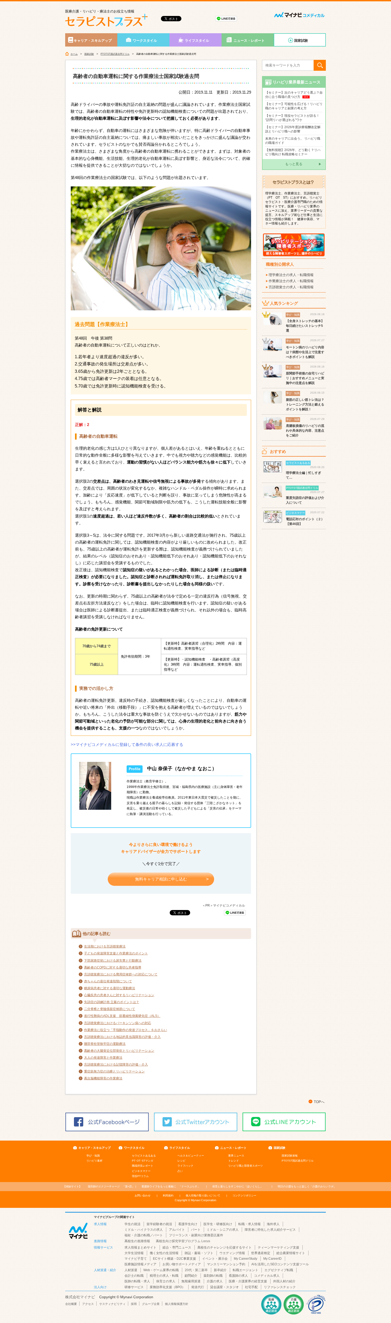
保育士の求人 (165, 1281)
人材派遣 (130, 1270)
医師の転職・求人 (137, 1281)
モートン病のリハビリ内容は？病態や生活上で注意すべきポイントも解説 (305, 352)
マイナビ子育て (135, 1259)
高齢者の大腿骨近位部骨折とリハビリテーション (119, 1050)
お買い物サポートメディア (182, 1264)
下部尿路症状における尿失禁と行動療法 (113, 960)
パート (196, 1230)
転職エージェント (245, 1270)
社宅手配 (251, 1287)
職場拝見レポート (142, 1165)
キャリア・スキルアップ (93, 41)
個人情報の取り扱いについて (203, 1195)
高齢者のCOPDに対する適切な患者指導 (112, 967)
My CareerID (272, 1259)
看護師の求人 (238, 1276)
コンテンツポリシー (244, 1195)
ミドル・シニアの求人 (223, 1230)
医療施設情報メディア (140, 1264)
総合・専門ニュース (177, 1247)
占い (180, 1171)
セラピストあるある (144, 1155)
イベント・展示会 (215, 1259)
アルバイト (177, 1230)
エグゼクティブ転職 (278, 1270)
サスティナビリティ (112, 1303)
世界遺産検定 (260, 1253)
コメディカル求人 (267, 1276)
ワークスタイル (145, 41)
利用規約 (168, 1195)
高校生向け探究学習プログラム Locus (183, 1241)
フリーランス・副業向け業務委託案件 (196, 1235)
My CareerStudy (245, 1259)
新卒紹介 (220, 1270)
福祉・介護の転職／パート (143, 1235)
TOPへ (319, 1102)
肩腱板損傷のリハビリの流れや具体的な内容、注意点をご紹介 (305, 430)
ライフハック (185, 1165)
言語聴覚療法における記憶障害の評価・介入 (116, 1064)
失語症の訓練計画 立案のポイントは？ (111, 1002)
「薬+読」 (111, 1186)
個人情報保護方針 (176, 1303)
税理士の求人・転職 (164, 1276)
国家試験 (301, 41)
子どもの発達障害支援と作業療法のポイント (116, 953)
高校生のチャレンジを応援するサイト (224, 1247)
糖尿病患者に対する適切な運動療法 (109, 988)
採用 (134, 1303)
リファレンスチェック (280, 1287)
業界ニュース (236, 1155)
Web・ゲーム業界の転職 (161, 1270)
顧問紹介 (191, 1276)
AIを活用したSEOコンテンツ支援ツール (280, 1264)
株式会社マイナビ (80, 1297)
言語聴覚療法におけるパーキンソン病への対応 (117, 1023)
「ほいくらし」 (237, 1186)
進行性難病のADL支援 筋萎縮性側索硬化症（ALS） (122, 1015)
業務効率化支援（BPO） (167, 1287)
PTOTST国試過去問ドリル (115, 54)
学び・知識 (93, 1155)
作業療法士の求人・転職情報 (291, 281)
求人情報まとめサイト (140, 1247)
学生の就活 (132, 1224)
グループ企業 (151, 1303)
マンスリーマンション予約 (226, 1264)
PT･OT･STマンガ (142, 1160)
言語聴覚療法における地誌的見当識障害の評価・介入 (122, 1036)
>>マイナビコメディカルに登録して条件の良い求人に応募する (127, 744)
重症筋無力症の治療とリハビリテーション (114, 1071)
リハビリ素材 (94, 1160)
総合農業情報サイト (290, 1253)
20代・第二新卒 (196, 1270)
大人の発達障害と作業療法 (103, 1057)
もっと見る (293, 164)
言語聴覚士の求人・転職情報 (291, 287)
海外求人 (273, 1224)
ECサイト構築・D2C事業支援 (174, 1259)
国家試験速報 (290, 1155)
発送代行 (197, 1287)
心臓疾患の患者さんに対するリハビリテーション (119, 995)
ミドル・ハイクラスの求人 (143, 1230)
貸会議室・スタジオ (224, 1287)
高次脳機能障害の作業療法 (103, 1078)
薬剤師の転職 (213, 1276)
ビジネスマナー (141, 1171)
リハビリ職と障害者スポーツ (245, 1165)
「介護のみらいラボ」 (307, 1186)
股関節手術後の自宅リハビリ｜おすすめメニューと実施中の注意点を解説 (305, 378)
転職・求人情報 (249, 1224)
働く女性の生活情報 (164, 1253)
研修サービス (134, 1287)
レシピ (181, 1160)
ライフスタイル (197, 41)
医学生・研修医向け (217, 1224)
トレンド (233, 1160)
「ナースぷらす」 (171, 1186)
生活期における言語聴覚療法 (105, 946)
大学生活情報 (134, 1253)
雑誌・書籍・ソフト (199, 1253)
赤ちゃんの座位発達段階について (108, 981)
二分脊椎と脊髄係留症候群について (109, 1009)
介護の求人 (215, 1281)
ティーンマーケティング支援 (278, 1247)
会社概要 (71, 1303)
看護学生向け (187, 1224)
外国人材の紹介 (284, 1281)
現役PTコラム (140, 1176)
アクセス (88, 1303)
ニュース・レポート (249, 41)
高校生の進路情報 (137, 1241)
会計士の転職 (134, 1276)
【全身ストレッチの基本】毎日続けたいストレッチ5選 (305, 325)
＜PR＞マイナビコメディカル (223, 905)
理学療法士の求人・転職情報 (291, 275)
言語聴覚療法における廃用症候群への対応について (120, 974)
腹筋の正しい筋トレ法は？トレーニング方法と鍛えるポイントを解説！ (305, 404)
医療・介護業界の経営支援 (248, 1281)
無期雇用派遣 (191, 1281)
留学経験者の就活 (159, 1224)
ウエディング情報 (232, 1253)
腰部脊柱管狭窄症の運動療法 (105, 1043)
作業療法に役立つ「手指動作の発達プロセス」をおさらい (125, 1030)
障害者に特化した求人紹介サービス (270, 1230)
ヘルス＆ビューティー (190, 1155)
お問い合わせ (143, 1195)
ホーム (74, 54)
